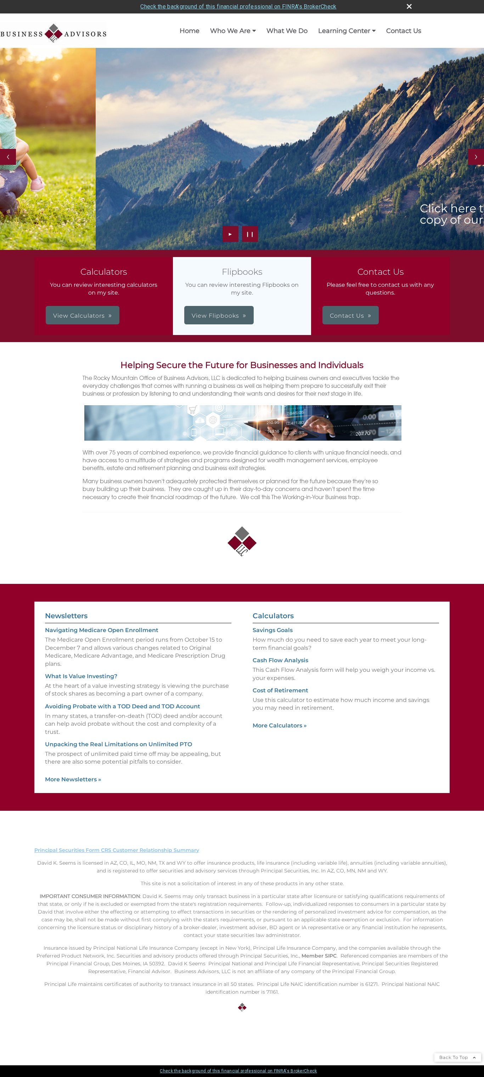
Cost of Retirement (280, 690)
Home (189, 31)
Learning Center (344, 31)
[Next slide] (476, 157)
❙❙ (250, 234)
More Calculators (280, 725)
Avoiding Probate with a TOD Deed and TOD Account (122, 706)
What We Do (287, 31)
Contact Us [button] (347, 315)
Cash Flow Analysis (280, 660)
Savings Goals (273, 630)
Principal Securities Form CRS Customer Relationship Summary (116, 850)
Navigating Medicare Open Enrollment (101, 630)
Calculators (273, 616)
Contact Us (403, 31)
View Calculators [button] (79, 315)
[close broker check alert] (409, 6)
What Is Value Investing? (81, 676)
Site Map (45, 1034)
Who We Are (230, 31)
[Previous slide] (8, 157)
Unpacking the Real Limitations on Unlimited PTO (118, 744)
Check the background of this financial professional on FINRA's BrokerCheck (238, 6)
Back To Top (454, 1057)
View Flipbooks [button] (215, 315)
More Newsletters (73, 779)
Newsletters (66, 616)
